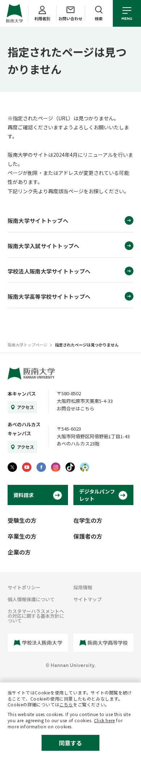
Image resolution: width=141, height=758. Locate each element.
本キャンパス (22, 393)
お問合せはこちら (75, 408)
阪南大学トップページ (27, 345)
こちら (66, 704)
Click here (104, 720)
